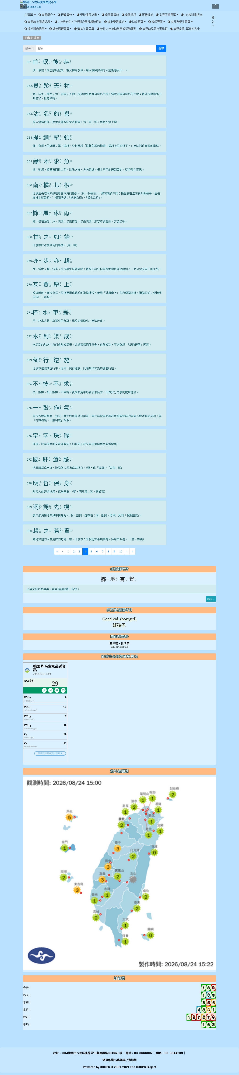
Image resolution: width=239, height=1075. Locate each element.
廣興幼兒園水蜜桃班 (155, 28)
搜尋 (161, 48)
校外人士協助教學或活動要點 (117, 28)
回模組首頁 (32, 37)
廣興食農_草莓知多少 (186, 28)
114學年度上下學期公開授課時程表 (79, 21)
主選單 (29, 14)
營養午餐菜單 (85, 28)
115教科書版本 (193, 14)
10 (120, 551)
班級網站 (147, 14)
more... (211, 599)
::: (23, 33)
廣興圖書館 (111, 14)
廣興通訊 (130, 14)
